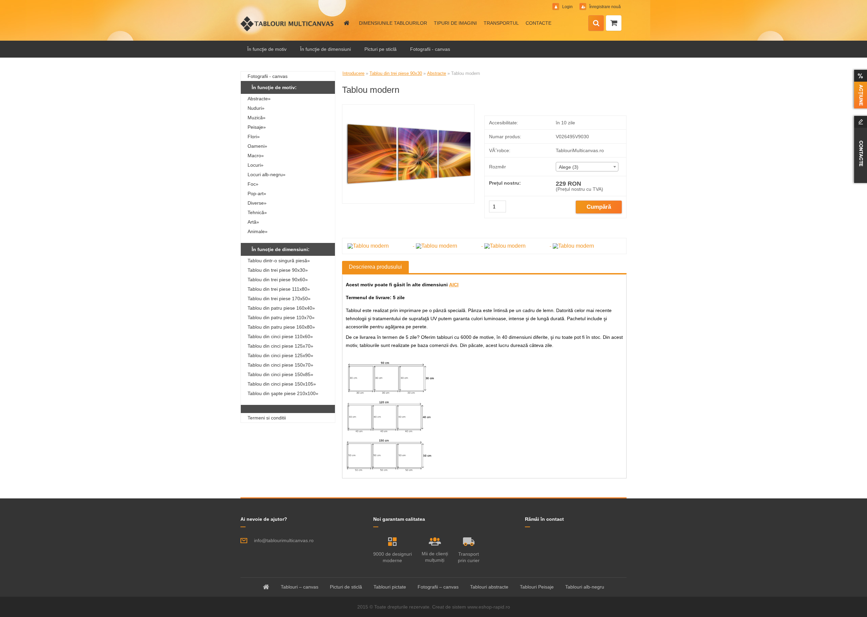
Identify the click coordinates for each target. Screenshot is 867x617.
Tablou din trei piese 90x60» (278, 279)
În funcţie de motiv (267, 49)
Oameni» (257, 146)
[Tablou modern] (408, 107)
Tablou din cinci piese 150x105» (282, 384)
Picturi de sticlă (346, 587)
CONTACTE (538, 23)
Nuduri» (256, 108)
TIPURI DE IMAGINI (455, 23)
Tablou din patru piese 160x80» (281, 327)
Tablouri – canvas (299, 587)
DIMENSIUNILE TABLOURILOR (393, 23)
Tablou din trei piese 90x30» (278, 270)
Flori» (254, 136)
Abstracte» (259, 98)
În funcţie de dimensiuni (325, 49)
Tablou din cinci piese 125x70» (280, 346)
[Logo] (287, 24)
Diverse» (257, 203)
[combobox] (587, 166)
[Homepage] (346, 23)
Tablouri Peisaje (537, 587)
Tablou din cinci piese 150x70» (280, 365)
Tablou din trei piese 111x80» (279, 289)
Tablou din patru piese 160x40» (281, 308)
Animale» (258, 231)
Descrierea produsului (375, 267)
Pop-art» (257, 193)
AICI (454, 284)
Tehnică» (257, 212)
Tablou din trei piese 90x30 (395, 73)
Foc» (253, 184)
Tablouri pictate (390, 587)
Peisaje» (257, 127)
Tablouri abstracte (489, 587)
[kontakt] (859, 149)
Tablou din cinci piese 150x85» (280, 374)
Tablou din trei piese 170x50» (279, 298)
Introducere (353, 73)
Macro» (256, 155)
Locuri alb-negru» (267, 174)
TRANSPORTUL (501, 23)
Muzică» (257, 117)
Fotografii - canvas (430, 49)
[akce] (859, 89)
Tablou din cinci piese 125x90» (280, 355)
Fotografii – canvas (438, 587)
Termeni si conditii (267, 417)
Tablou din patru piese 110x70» (281, 317)
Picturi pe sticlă (380, 49)
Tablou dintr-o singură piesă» (279, 260)
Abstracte (436, 73)
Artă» (253, 222)
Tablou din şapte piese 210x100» (283, 393)
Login (567, 6)
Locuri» (255, 165)
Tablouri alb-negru (584, 587)
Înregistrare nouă (604, 6)
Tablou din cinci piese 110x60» (280, 336)
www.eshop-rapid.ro (488, 607)
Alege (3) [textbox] (568, 167)
